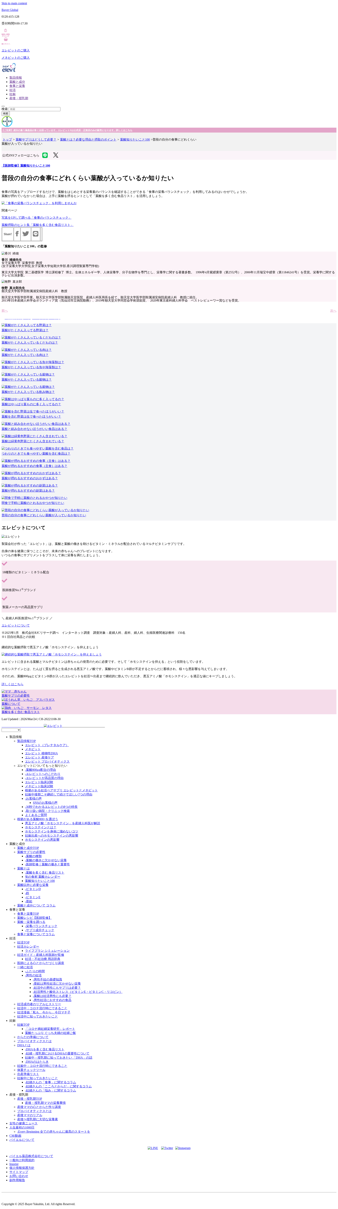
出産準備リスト (28, 1074)
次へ (333, 310)
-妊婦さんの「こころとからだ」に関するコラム (58, 1086)
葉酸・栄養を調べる (31, 922)
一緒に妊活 (25, 967)
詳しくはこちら (12, 684)
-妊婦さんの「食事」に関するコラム (50, 1082)
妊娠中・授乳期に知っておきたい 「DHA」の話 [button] (58, 1057)
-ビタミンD (33, 889)
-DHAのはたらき (37, 1061)
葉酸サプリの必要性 (31, 852)
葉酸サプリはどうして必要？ (36, 139)
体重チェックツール (31, 1070)
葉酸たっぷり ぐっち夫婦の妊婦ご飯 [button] (50, 1033)
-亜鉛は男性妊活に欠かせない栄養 (57, 983)
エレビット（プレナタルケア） (47, 745)
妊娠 (12, 94)
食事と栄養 (17, 86)
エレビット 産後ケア (39, 757)
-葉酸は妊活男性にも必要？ (52, 996)
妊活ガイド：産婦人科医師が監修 (40, 954)
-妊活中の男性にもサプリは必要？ (57, 987)
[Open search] (3, 106)
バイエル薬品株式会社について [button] (31, 1156)
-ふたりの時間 (35, 971)
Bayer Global (10, 10)
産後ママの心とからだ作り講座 (39, 1107)
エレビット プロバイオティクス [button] (47, 761)
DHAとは (24, 1045)
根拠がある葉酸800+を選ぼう (37, 819)
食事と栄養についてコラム (36, 934)
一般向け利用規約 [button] (21, 1160)
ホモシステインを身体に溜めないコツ (51, 831)
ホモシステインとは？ (40, 827)
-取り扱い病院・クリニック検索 (47, 811)
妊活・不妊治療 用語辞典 (42, 959)
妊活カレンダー (28, 946)
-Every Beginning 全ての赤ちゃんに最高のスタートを (53, 1131)
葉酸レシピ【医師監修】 (34, 917)
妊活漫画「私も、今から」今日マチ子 (43, 1012)
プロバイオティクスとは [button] (34, 1041)
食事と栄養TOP (28, 913)
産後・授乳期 (18, 98)
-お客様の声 (33, 798)
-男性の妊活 (33, 975)
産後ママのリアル (29, 1115)
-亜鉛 (28, 901)
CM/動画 (15, 1135)
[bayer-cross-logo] (7, 125)
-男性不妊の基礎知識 (47, 979)
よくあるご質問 (36, 815)
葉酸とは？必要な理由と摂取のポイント (88, 139)
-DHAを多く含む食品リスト (44, 1049)
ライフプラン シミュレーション (47, 950)
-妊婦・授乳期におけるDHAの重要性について (57, 1053)
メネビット (33, 749)
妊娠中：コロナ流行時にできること (42, 1065)
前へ (5, 310)
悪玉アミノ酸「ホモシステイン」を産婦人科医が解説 (62, 823)
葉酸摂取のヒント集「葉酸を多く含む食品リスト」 (38, 225)
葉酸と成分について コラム (36, 905)
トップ (7, 139)
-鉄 (27, 893)
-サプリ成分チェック (39, 930)
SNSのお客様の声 (45, 802)
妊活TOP (23, 942)
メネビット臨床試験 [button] (39, 786)
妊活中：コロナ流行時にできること (42, 1008)
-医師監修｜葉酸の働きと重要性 (47, 864)
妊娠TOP (23, 1024)
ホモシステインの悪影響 (42, 839)
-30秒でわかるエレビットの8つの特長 (51, 806)
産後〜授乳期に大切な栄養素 (37, 1119)
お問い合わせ (18, 1176)
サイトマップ (18, 1172)
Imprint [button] (13, 1164)
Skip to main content (14, 3)
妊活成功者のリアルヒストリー (39, 1004)
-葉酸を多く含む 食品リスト (44, 872)
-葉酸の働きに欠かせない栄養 (46, 860)
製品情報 (15, 77)
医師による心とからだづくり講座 (40, 963)
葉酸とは (23, 868)
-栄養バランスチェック (41, 926)
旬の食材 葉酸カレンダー (42, 876)
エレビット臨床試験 (39, 782)
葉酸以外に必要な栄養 (33, 885)
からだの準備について (33, 1037)
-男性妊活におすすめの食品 (52, 1000)
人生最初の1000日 (21, 1127)
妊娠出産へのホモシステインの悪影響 (51, 835)
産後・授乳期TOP (29, 1098)
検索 (5, 109)
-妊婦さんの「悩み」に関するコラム (50, 1090)
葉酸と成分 (17, 81)
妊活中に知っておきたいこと (37, 1016)
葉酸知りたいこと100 (135, 139)
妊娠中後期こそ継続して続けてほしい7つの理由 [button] (58, 794)
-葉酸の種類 (33, 856)
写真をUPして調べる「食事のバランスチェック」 (36, 217)
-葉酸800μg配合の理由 (40, 769)
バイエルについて (21, 1139)
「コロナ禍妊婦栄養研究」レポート (50, 1028)
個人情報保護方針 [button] (21, 1167)
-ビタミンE (32, 897)
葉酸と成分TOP (28, 848)
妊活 (12, 90)
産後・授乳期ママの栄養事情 (45, 1102)
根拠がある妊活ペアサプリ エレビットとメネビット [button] (61, 790)
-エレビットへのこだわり (42, 774)
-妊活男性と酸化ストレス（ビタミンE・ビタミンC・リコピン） (77, 991)
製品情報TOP (26, 741)
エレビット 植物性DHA (41, 753)
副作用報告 (17, 1180)
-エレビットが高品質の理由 (44, 778)
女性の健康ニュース (23, 1123)
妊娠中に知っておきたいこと (37, 1078)
